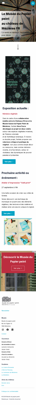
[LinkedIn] (12, 330)
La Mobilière (5, 375)
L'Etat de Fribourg (7, 370)
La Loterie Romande (8, 367)
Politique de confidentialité (10, 391)
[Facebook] (7, 330)
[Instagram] (3, 330)
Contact (4, 334)
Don (3, 385)
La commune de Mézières (9, 372)
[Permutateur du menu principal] (33, 3)
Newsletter (5, 311)
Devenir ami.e (6, 383)
